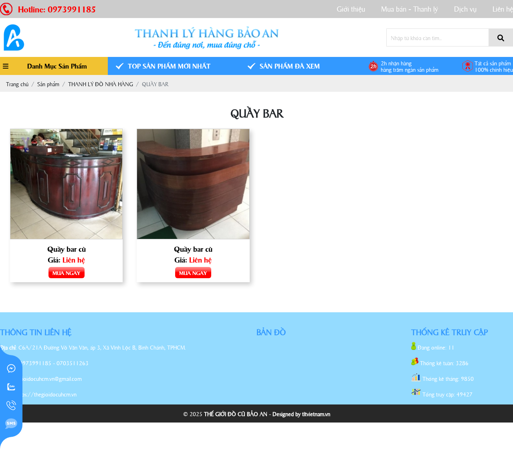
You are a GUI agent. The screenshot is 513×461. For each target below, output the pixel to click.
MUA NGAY (66, 272)
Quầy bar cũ (66, 248)
